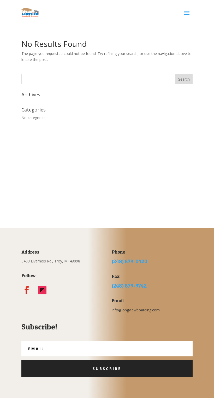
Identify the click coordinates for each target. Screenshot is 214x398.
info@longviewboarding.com (136, 309)
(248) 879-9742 (129, 286)
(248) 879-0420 (129, 261)
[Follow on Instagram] (42, 290)
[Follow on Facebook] (26, 290)
